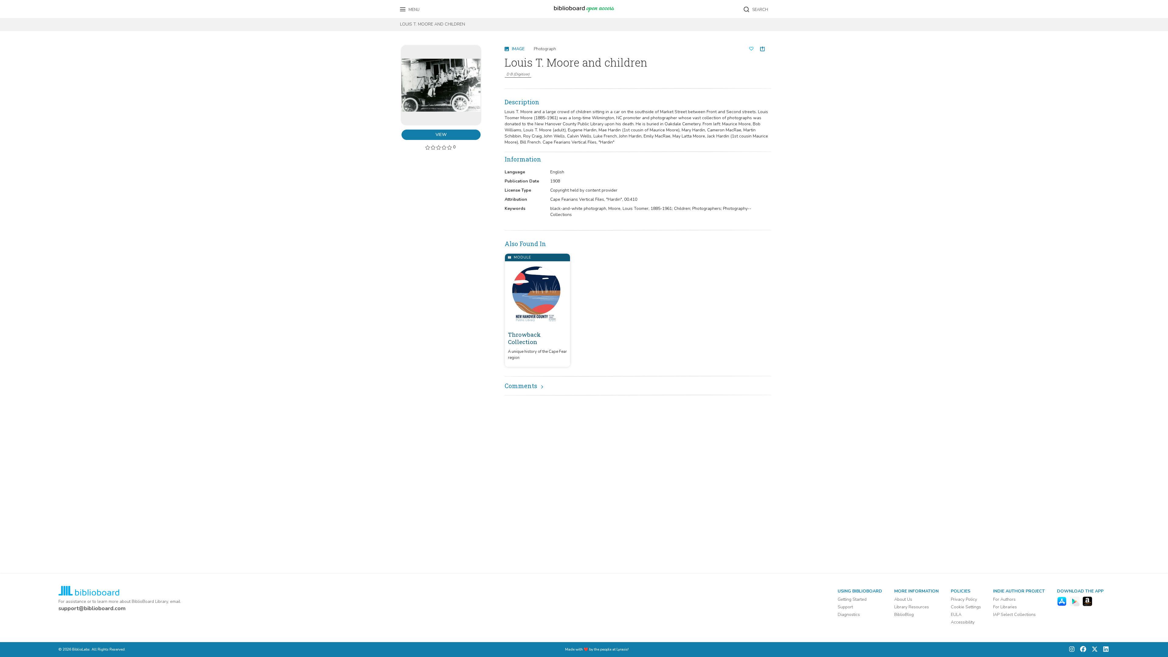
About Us (903, 599)
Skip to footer (30, 7)
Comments (521, 386)
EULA (956, 614)
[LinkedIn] (1104, 649)
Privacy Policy (964, 599)
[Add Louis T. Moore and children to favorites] (751, 49)
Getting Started (852, 599)
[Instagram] (1072, 649)
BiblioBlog (904, 614)
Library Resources (911, 607)
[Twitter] (1093, 649)
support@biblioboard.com (92, 608)
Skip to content (32, 7)
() (518, 74)
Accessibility (963, 622)
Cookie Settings (966, 607)
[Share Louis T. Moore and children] (762, 48)
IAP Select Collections (1014, 614)
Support (845, 607)
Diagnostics (849, 614)
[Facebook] (1081, 649)
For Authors (1004, 599)
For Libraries (1005, 607)
